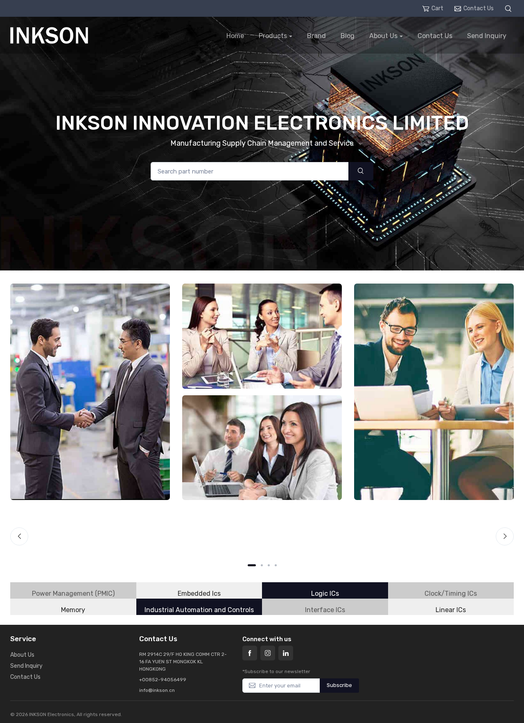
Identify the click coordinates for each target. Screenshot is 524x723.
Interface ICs (325, 610)
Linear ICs (451, 610)
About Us (383, 36)
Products (273, 36)
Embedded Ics (199, 593)
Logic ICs (325, 593)
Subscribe (339, 685)
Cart (437, 8)
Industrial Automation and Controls (199, 610)
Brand (316, 36)
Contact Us (478, 8)
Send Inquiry (486, 36)
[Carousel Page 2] (262, 565)
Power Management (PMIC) (73, 593)
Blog (348, 36)
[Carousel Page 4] (276, 565)
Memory (73, 610)
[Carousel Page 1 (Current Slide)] (252, 565)
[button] (509, 8)
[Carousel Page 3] (269, 565)
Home (235, 36)
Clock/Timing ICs (451, 593)
